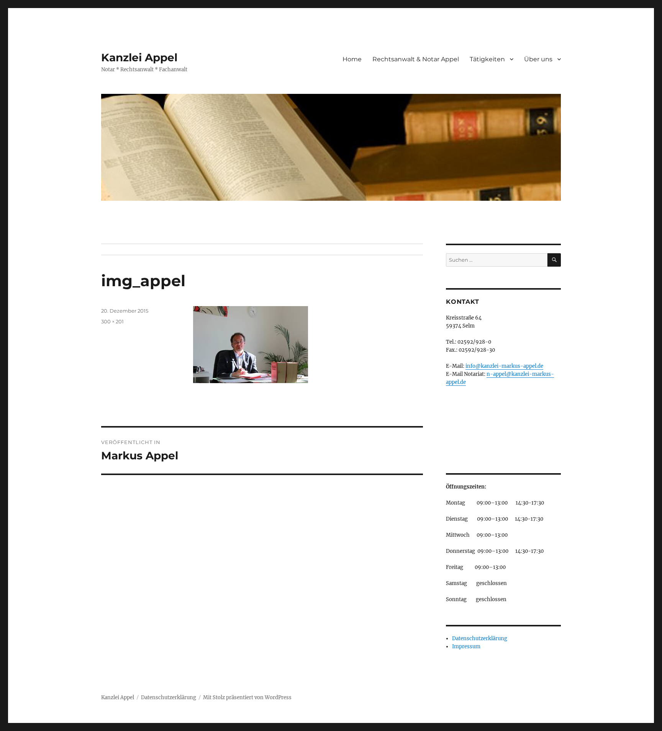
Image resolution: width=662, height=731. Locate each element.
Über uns (538, 59)
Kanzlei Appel (139, 57)
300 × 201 (112, 321)
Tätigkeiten (487, 59)
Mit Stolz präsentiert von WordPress (247, 697)
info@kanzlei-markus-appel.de (504, 366)
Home (352, 59)
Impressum (466, 646)
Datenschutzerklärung (479, 638)
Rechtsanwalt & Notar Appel (415, 59)
